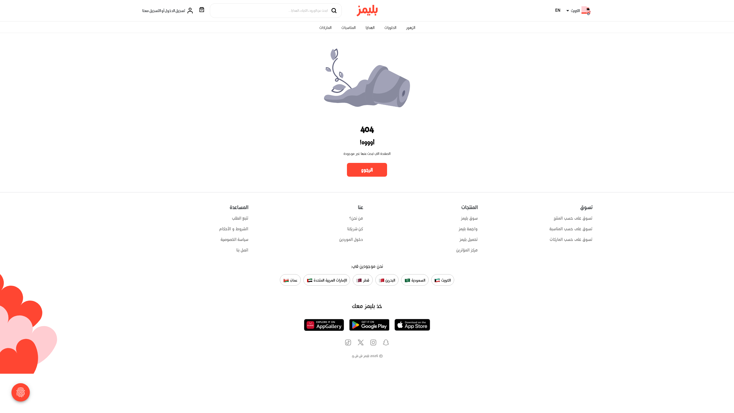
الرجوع (367, 169)
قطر (365, 280)
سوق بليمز (469, 218)
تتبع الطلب (240, 218)
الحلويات (390, 27)
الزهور (410, 27)
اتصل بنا (242, 250)
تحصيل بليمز (468, 239)
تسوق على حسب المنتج (573, 218)
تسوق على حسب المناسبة (570, 229)
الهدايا (370, 27)
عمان (293, 280)
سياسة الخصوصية (234, 239)
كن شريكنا (355, 229)
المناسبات (348, 27)
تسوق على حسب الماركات (571, 239)
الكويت (445, 280)
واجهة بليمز (468, 229)
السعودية (417, 280)
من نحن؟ (356, 218)
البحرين (389, 280)
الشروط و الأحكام (234, 229)
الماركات (325, 27)
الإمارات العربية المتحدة (330, 280)
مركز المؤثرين (467, 250)
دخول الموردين (351, 239)
